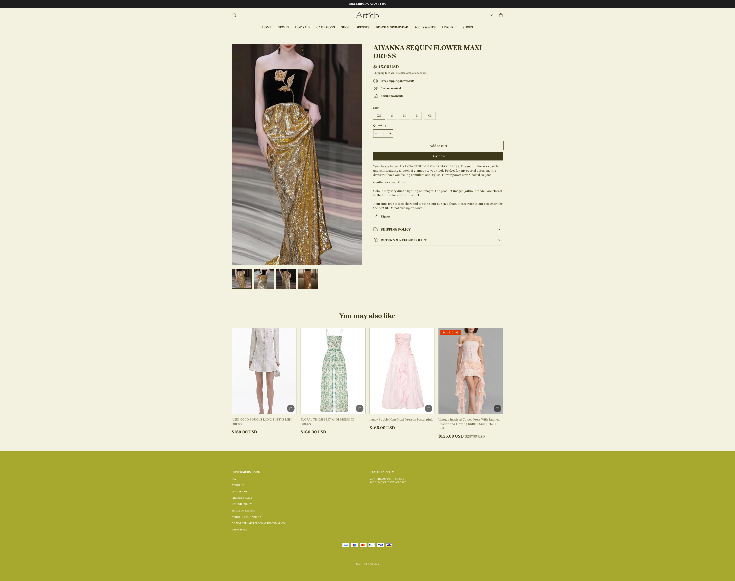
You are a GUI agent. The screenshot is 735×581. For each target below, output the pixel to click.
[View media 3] (286, 279)
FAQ (234, 478)
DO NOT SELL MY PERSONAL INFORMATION (258, 523)
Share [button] (385, 216)
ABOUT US (238, 485)
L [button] (417, 115)
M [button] (404, 115)
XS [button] (379, 115)
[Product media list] (297, 154)
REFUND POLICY (242, 504)
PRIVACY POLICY (242, 497)
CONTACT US (239, 491)
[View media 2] (264, 279)
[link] (325, 27)
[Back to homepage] (367, 15)
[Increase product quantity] (390, 133)
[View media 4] (308, 279)
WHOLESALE (239, 529)
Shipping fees (381, 72)
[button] (234, 15)
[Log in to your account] (491, 15)
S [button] (392, 115)
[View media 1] (242, 279)
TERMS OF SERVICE (243, 510)
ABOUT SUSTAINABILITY (246, 517)
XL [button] (430, 115)
